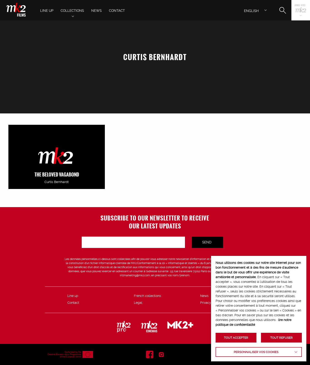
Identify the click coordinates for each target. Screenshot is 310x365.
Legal (138, 302)
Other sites (300, 5)
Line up (72, 296)
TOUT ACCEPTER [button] (236, 337)
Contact (73, 302)
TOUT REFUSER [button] (281, 337)
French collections (147, 296)
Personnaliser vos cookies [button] (256, 352)
